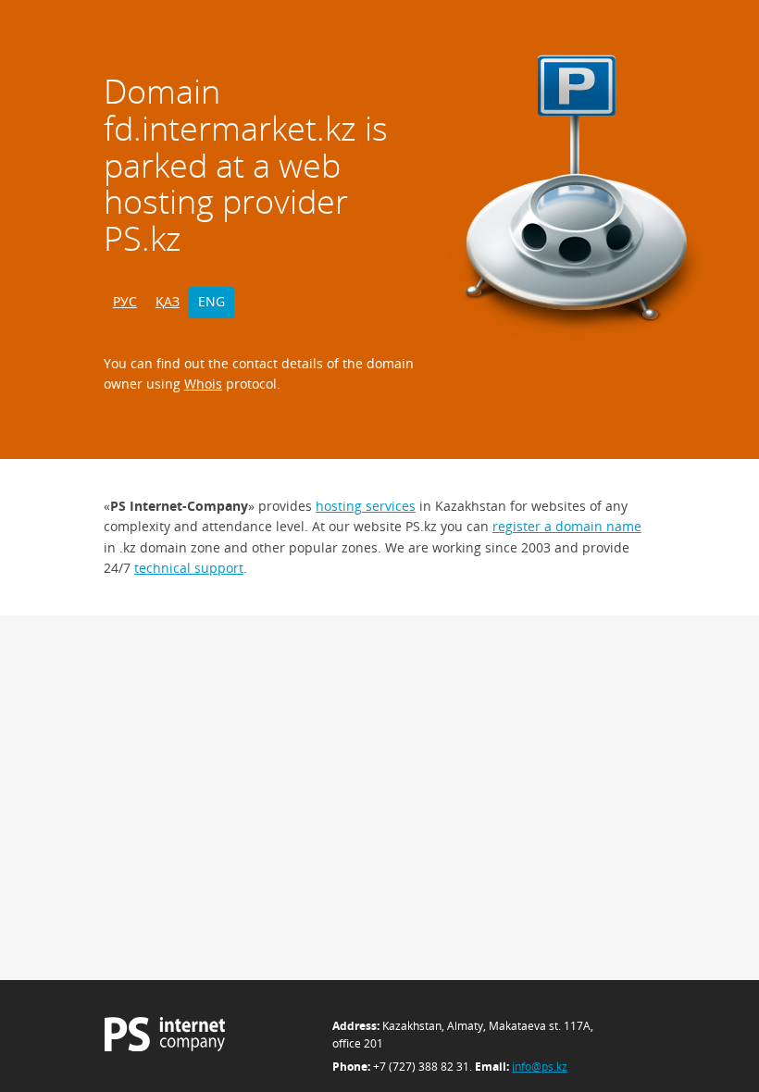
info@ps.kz (539, 1066)
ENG (211, 301)
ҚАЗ (168, 301)
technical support (188, 568)
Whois (203, 383)
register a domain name (566, 526)
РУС (125, 301)
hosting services (366, 506)
